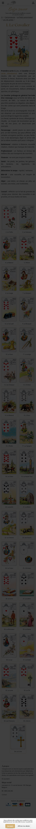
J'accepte (10, 826)
